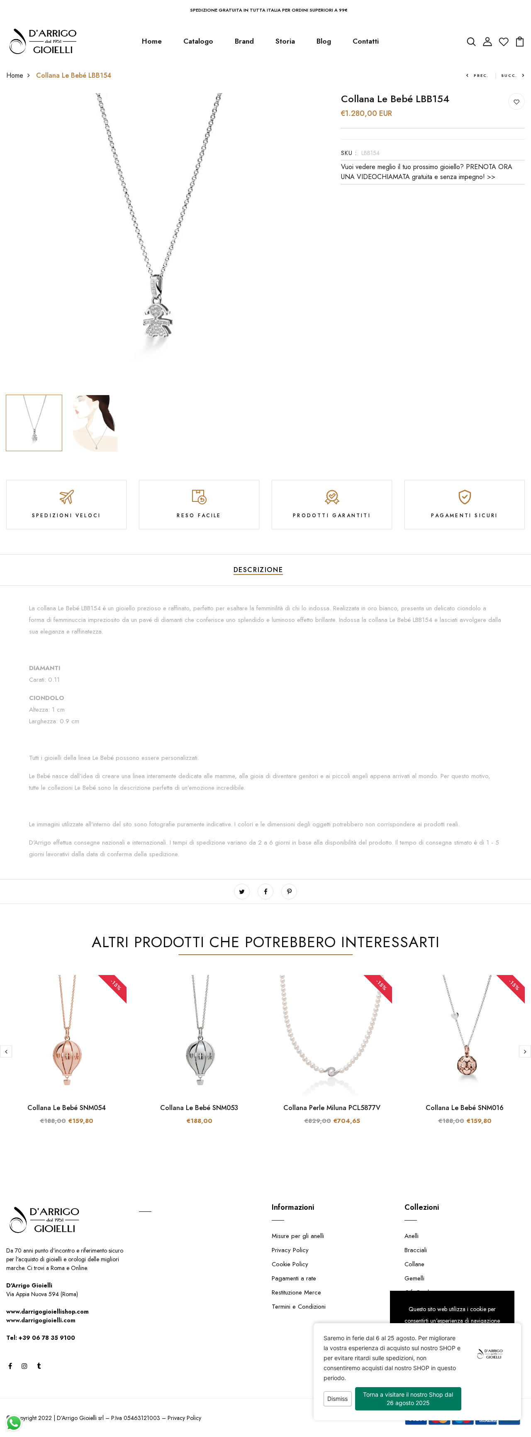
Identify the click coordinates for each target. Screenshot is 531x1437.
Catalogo (198, 41)
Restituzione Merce (296, 1292)
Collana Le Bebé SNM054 (66, 1108)
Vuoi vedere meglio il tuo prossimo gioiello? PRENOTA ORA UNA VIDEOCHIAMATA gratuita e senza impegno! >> (426, 172)
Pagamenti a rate (294, 1278)
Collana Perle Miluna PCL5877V (331, 1108)
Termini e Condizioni (299, 1306)
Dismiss (337, 1398)
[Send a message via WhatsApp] (14, 1423)
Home (152, 41)
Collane (414, 1264)
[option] (155, 242)
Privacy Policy (290, 1250)
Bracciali (415, 1250)
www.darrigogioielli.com (41, 1320)
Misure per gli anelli (298, 1235)
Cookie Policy (290, 1264)
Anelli (411, 1235)
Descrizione (258, 570)
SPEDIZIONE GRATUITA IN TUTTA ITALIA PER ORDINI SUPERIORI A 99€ (269, 10)
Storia (285, 41)
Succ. (509, 75)
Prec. (481, 75)
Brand (244, 41)
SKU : (349, 153)
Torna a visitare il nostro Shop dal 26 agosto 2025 (408, 1398)
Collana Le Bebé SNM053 (199, 1108)
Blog (324, 41)
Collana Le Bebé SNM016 (465, 1108)
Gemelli (414, 1278)
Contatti (366, 41)
